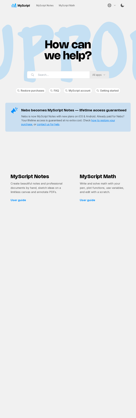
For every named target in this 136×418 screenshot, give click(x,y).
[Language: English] (111, 5)
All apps (97, 74)
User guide (18, 200)
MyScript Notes (45, 5)
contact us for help (48, 124)
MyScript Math (67, 5)
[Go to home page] (21, 5)
